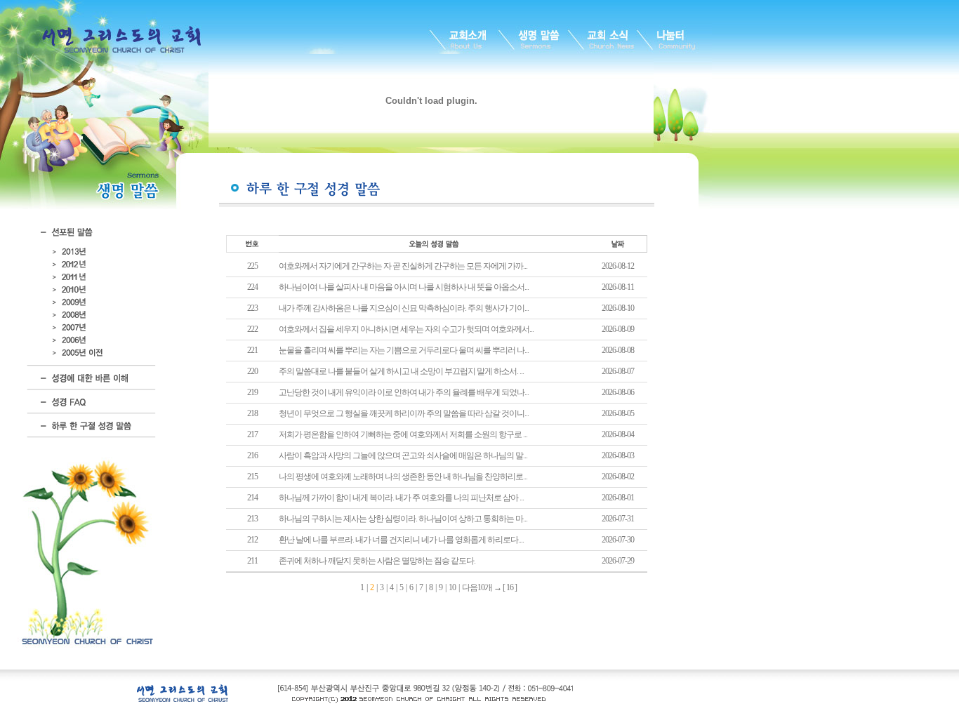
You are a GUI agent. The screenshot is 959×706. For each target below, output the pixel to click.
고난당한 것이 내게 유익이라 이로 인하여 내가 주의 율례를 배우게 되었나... (404, 392)
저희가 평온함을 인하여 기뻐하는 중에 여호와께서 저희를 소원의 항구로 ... (403, 434)
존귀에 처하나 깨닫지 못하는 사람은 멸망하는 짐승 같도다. (377, 561)
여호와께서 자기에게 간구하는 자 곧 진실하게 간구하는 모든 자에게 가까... (403, 266)
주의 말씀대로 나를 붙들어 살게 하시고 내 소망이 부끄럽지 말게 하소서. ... (401, 371)
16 (509, 587)
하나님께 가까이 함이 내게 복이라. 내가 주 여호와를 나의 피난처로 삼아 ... (401, 497)
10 (452, 587)
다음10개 (477, 587)
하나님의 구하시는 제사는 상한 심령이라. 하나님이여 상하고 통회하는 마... (403, 519)
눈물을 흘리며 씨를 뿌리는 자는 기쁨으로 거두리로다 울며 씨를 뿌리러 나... (404, 350)
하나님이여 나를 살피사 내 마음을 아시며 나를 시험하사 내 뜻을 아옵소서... (404, 287)
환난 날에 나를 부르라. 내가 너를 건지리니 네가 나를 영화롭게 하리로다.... (401, 540)
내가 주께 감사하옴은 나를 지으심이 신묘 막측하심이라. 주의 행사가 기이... (404, 308)
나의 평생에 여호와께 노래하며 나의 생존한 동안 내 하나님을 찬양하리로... (403, 476)
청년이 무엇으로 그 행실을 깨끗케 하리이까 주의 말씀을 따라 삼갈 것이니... (404, 413)
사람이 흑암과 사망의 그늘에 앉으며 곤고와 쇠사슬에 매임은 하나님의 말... (403, 455)
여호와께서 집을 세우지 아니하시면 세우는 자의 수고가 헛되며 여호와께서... (406, 329)
